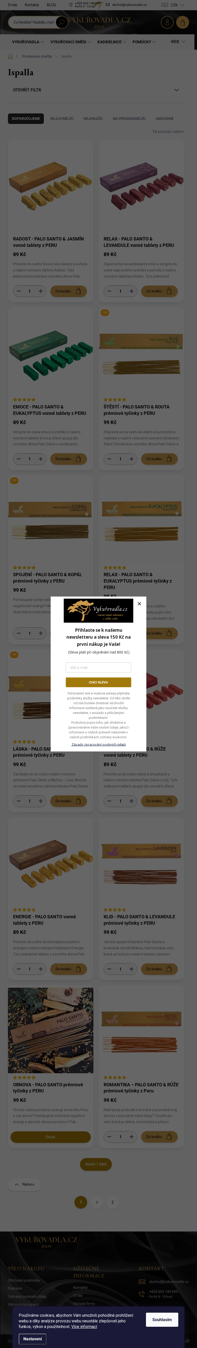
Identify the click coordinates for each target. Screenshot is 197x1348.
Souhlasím (162, 1319)
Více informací (84, 1326)
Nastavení (32, 1338)
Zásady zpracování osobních (99, 744)
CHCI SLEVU (98, 682)
